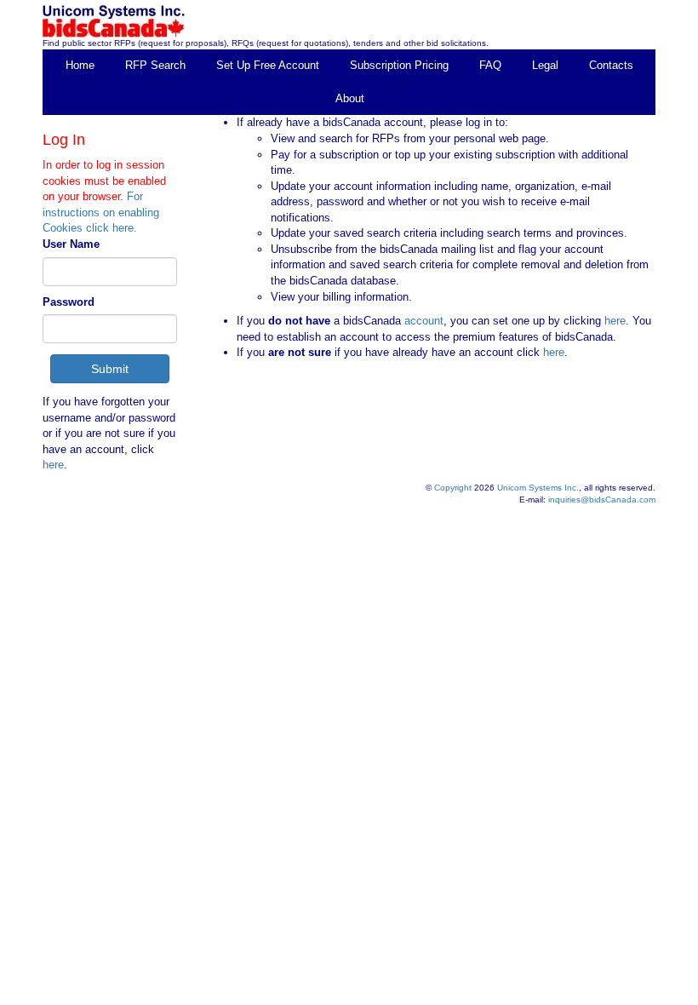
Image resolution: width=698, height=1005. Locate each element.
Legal (545, 65)
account (422, 320)
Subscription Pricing (399, 65)
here (53, 464)
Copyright (453, 487)
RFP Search (155, 65)
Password (68, 302)
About (349, 98)
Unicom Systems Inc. (538, 487)
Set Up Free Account (267, 65)
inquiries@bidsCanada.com (601, 499)
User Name (71, 244)
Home (80, 65)
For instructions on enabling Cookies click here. (101, 212)
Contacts (611, 65)
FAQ (490, 65)
